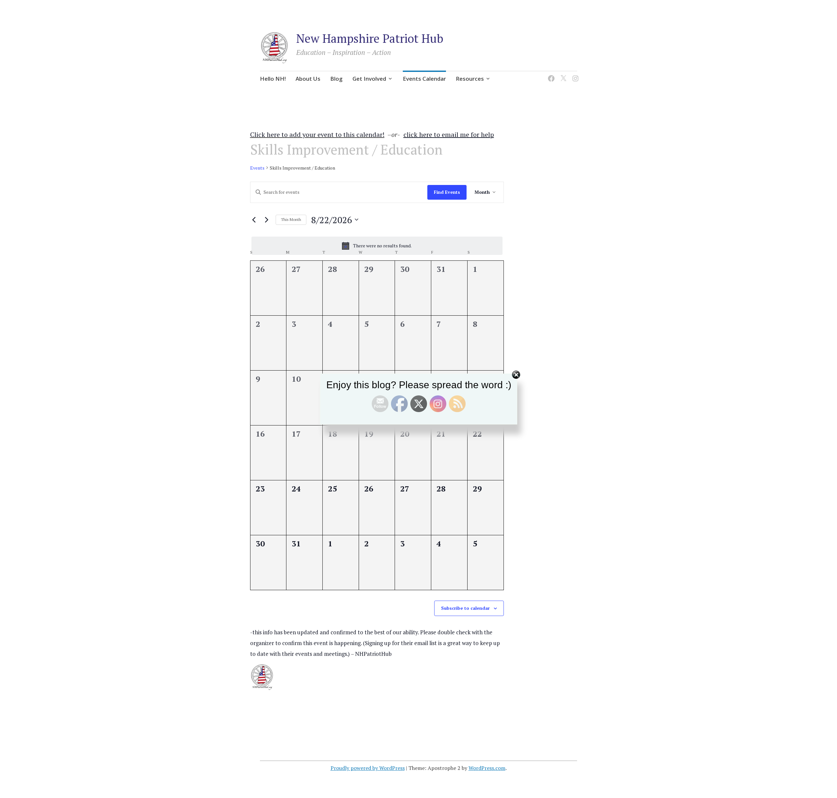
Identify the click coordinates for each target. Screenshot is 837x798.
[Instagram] (574, 74)
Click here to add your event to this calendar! (317, 134)
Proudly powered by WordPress (368, 768)
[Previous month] (254, 220)
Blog (336, 78)
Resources (470, 78)
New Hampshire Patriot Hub (369, 38)
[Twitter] (562, 74)
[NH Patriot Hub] (550, 74)
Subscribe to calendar (465, 608)
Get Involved (369, 78)
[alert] (377, 246)
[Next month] (267, 220)
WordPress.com (487, 768)
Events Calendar (424, 78)
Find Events (447, 192)
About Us (308, 78)
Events (257, 168)
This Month (291, 219)
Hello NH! (273, 78)
